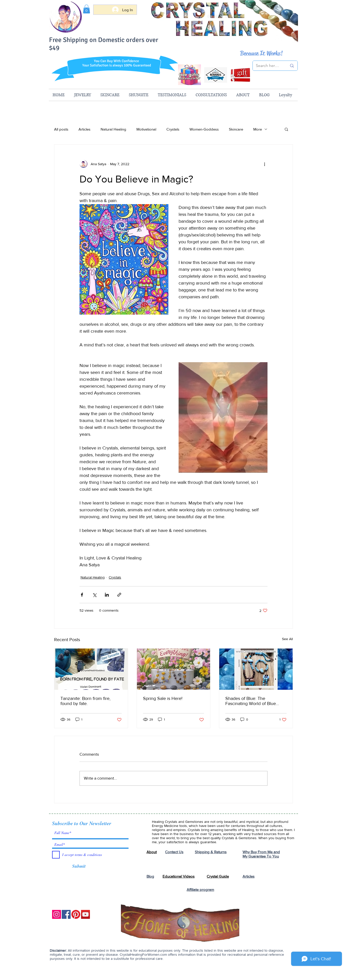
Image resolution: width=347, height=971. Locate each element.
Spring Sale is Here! (162, 698)
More (257, 129)
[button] (86, 9)
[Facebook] (66, 914)
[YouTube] (85, 914)
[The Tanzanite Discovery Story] (91, 669)
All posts (61, 129)
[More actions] (264, 164)
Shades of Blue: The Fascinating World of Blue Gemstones (250, 701)
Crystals (172, 129)
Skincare (236, 129)
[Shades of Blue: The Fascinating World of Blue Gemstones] (256, 669)
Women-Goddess (204, 129)
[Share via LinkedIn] (106, 594)
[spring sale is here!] (173, 669)
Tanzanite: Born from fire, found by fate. (85, 701)
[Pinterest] (75, 914)
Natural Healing (113, 129)
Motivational (146, 129)
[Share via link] (119, 594)
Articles (84, 129)
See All (287, 639)
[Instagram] (56, 914)
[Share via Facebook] (82, 594)
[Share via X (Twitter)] (94, 594)
